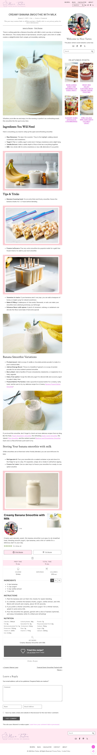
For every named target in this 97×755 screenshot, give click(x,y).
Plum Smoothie (13, 438)
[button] (5, 546)
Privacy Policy (56, 751)
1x (52, 580)
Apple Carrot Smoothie (49, 436)
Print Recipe (38, 28)
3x (59, 580)
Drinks (29, 661)
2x (56, 580)
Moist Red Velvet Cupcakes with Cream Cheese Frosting (86, 88)
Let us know (31, 652)
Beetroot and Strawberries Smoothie (48, 438)
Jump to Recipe (28, 28)
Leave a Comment (41, 18)
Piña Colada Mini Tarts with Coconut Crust (86, 120)
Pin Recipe (48, 552)
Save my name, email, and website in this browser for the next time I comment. (32, 713)
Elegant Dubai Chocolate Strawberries (71, 119)
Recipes (35, 661)
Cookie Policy (66, 751)
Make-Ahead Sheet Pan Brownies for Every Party (71, 87)
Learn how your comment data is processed (44, 724)
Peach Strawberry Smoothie (21, 436)
